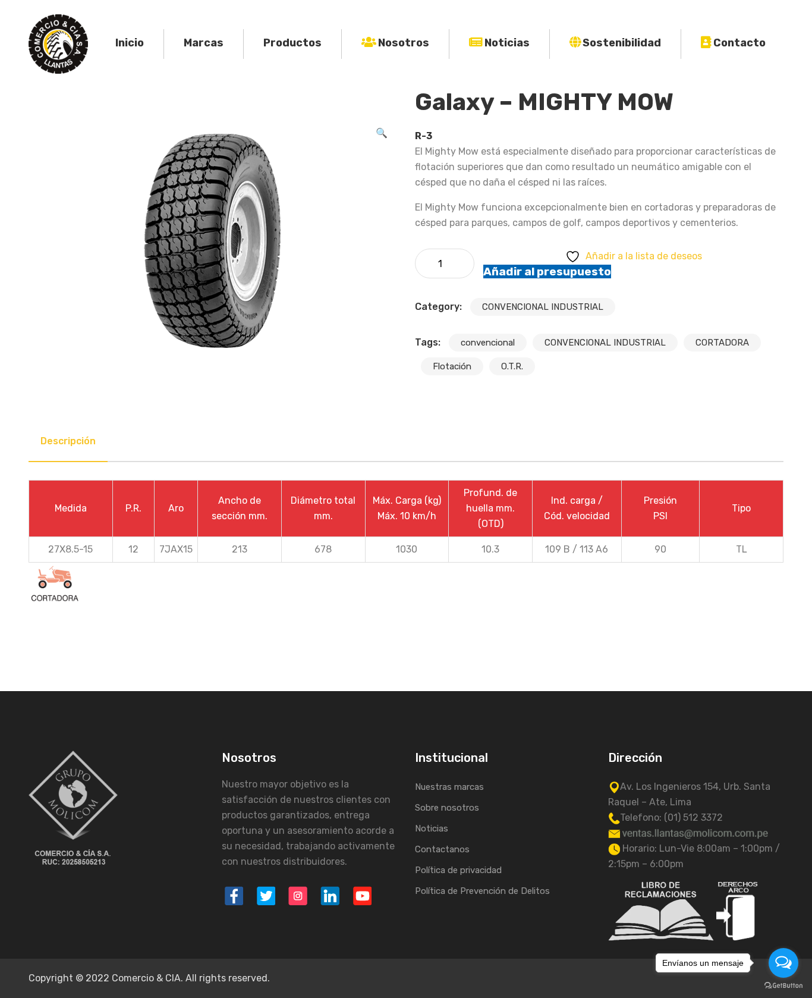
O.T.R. (512, 366)
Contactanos (442, 849)
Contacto (739, 42)
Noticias (507, 42)
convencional (488, 342)
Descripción (68, 441)
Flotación (452, 366)
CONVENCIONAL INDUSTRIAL (542, 307)
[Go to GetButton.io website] (783, 986)
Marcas (204, 42)
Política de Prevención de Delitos (482, 891)
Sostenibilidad (622, 42)
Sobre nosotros (447, 807)
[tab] (68, 441)
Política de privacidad (458, 870)
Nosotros (403, 42)
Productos (292, 42)
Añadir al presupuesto (547, 271)
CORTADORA (722, 342)
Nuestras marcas (449, 787)
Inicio (129, 42)
